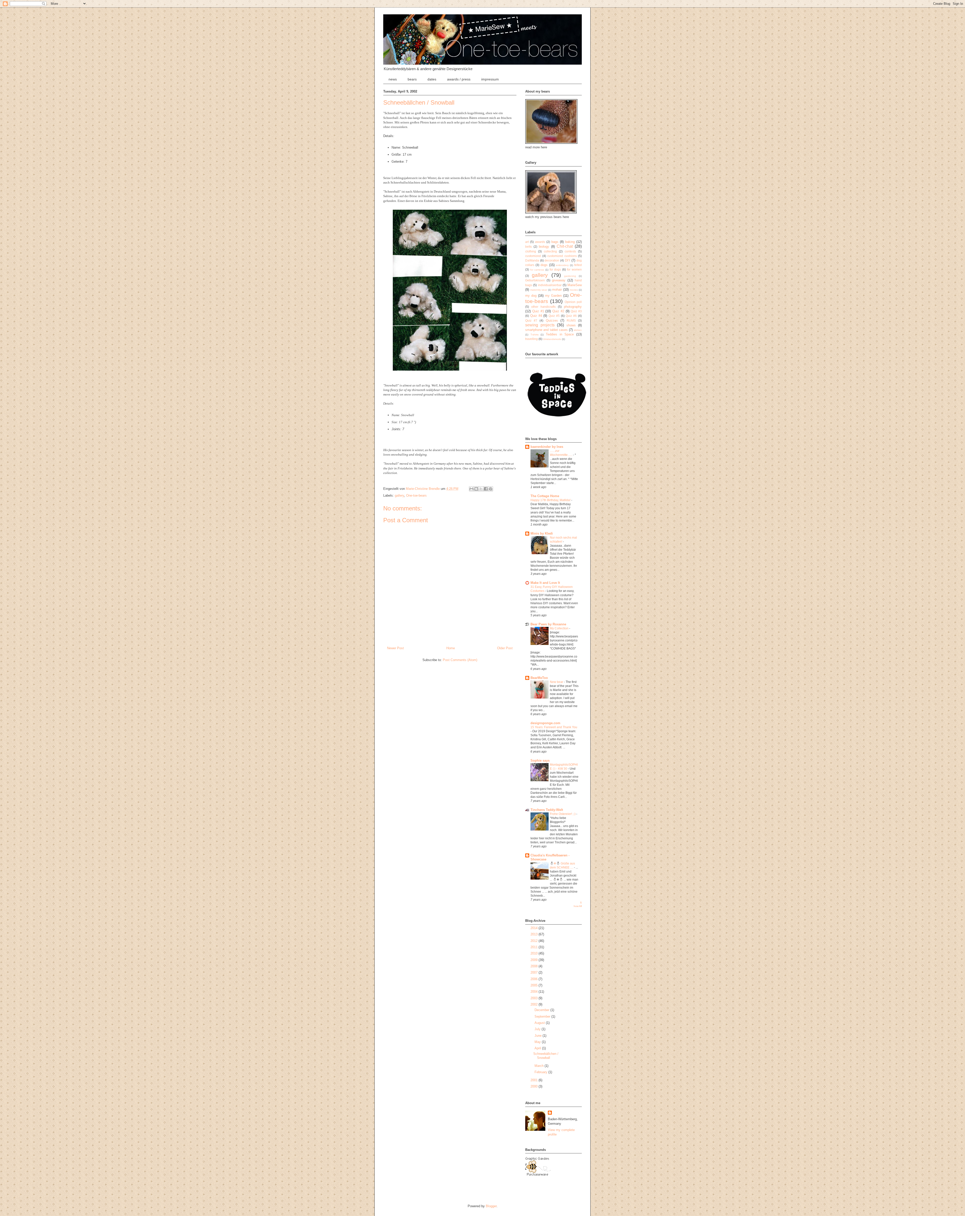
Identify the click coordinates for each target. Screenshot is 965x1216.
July (538, 1029)
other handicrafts (543, 306)
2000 (534, 1086)
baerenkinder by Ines (546, 447)
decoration (552, 260)
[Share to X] (481, 488)
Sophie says (540, 760)
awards (540, 241)
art (527, 241)
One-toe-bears (416, 495)
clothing (530, 251)
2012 (534, 941)
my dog (531, 295)
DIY (567, 260)
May (538, 1042)
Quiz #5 (554, 315)
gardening (570, 276)
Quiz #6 (571, 315)
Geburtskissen (535, 280)
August (540, 1023)
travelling (531, 338)
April (538, 1048)
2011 (534, 947)
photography (573, 307)
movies (574, 289)
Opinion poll (573, 301)
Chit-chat (565, 246)
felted (578, 265)
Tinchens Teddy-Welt (546, 810)
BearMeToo (539, 678)
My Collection (559, 628)
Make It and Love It (545, 583)
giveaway (558, 280)
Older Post (505, 648)
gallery (399, 495)
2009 (534, 960)
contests (570, 251)
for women (574, 269)
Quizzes (552, 320)
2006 (534, 979)
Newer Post (395, 648)
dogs (544, 265)
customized (533, 255)
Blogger (491, 1206)
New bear (557, 682)
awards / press (458, 79)
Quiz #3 (576, 311)
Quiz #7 (531, 320)
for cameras (537, 269)
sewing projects (540, 325)
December (542, 1010)
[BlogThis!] (476, 488)
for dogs (555, 269)
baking (570, 242)
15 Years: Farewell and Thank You (553, 727)
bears (412, 79)
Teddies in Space (560, 334)
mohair (557, 289)
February (541, 1072)
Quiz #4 (536, 316)
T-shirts (534, 334)
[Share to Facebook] (485, 488)
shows (571, 325)
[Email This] (471, 488)
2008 (534, 966)
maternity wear (538, 289)
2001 (534, 1080)
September (543, 1016)
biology (544, 246)
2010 (534, 953)
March (540, 1066)
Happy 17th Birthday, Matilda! (550, 500)
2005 (534, 985)
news (393, 79)
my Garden (553, 295)
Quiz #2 (558, 311)
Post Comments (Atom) (460, 660)
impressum (490, 79)
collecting (550, 251)
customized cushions (562, 255)
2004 (534, 991)
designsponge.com (545, 723)
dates (431, 79)
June (539, 1035)
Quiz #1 (538, 311)
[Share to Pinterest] (490, 488)
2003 (534, 998)
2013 (534, 934)
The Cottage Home (544, 496)
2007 (534, 972)
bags (554, 242)
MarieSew (574, 285)
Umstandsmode (552, 339)
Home (450, 648)
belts (528, 246)
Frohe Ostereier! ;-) (563, 814)
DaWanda (532, 260)
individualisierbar (550, 285)
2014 (534, 928)
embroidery (562, 265)
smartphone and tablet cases (546, 330)
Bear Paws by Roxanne (548, 624)
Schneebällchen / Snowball (545, 1056)
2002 (534, 1004)
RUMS (571, 320)
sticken (578, 330)
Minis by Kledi (541, 533)
